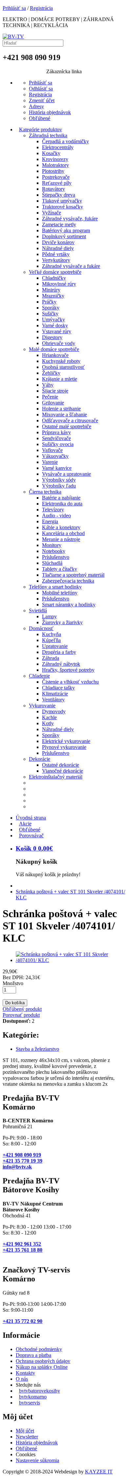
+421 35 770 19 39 (22, 1161)
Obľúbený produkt (22, 1009)
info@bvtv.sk (17, 1167)
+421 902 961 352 (22, 1244)
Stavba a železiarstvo (37, 1049)
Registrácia (41, 8)
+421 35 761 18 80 (22, 1250)
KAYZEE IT (99, 1471)
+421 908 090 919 (22, 1155)
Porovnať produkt (21, 1015)
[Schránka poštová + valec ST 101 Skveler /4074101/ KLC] (70, 960)
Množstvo (13, 983)
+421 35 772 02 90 (22, 1321)
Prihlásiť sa (14, 8)
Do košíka (15, 1002)
